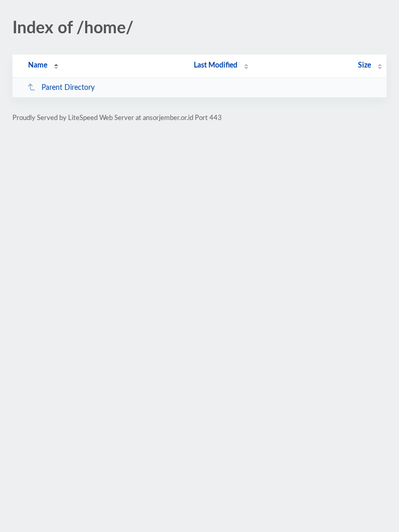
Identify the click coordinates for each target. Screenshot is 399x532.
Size (364, 65)
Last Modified (215, 65)
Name (37, 65)
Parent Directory (68, 87)
